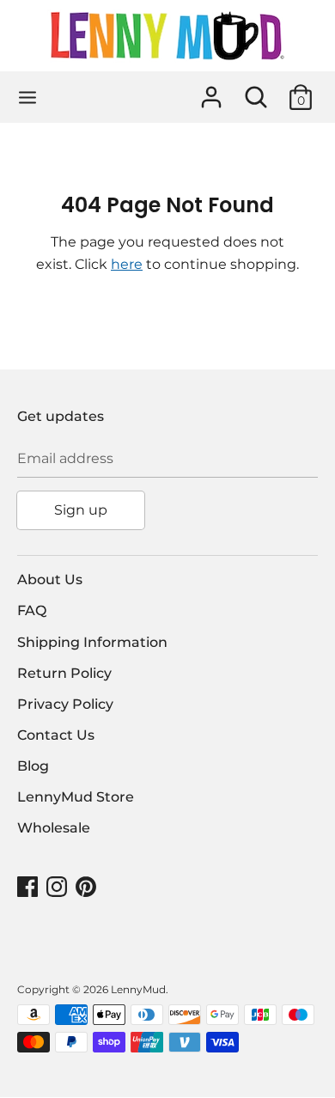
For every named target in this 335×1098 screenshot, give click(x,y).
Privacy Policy (65, 704)
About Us (49, 579)
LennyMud (138, 989)
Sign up (80, 510)
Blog (33, 766)
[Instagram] (58, 887)
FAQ (31, 610)
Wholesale (53, 828)
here (127, 264)
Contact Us (55, 735)
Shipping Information (92, 642)
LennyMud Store (75, 797)
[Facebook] (29, 887)
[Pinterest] (88, 887)
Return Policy (64, 673)
